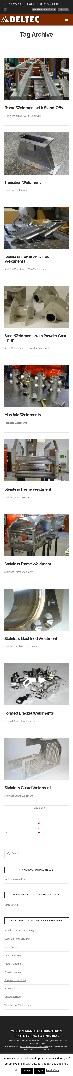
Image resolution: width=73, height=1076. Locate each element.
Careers (63, 9)
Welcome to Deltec (14, 879)
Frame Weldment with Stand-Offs (33, 108)
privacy (45, 1049)
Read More (52, 1070)
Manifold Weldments (22, 415)
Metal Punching (13, 963)
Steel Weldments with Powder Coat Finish (35, 338)
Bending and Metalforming (19, 930)
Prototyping (10, 988)
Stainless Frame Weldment (27, 489)
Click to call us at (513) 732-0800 (31, 4)
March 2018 (11, 905)
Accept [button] (27, 1070)
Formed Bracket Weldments (29, 713)
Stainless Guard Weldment (27, 788)
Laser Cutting (11, 947)
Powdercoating (12, 972)
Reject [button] (40, 1070)
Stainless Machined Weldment (30, 638)
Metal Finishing (12, 955)
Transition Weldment (22, 182)
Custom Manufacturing (17, 939)
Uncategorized (12, 996)
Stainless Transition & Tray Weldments (26, 259)
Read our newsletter (44, 9)
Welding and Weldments (17, 1005)
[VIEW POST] (36, 79)
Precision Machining (15, 980)
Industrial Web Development (34, 1047)
